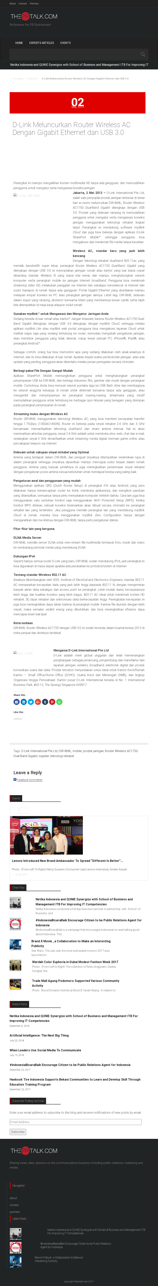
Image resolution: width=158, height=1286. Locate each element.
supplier (44, 756)
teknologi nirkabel (62, 756)
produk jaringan (93, 751)
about (13, 1198)
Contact (23, 3)
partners (15, 1212)
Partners (34, 3)
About (13, 3)
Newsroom (32, 78)
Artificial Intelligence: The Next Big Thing (39, 1035)
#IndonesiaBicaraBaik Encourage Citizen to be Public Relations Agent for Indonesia (70, 1065)
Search (143, 54)
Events (66, 42)
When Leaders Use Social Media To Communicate (45, 1050)
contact (14, 1205)
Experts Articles (41, 42)
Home (19, 42)
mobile (77, 751)
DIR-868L (65, 751)
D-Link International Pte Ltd (39, 751)
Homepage (18, 78)
